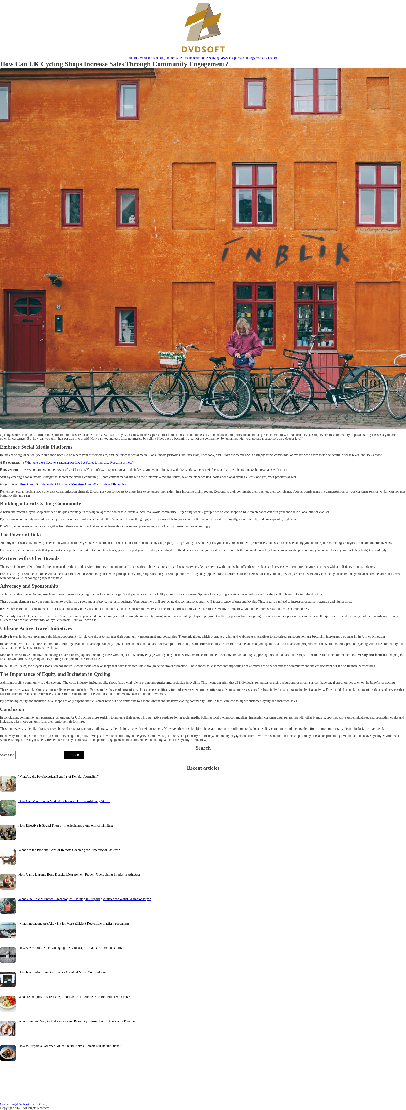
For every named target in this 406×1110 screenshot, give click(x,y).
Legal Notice (19, 1104)
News (224, 58)
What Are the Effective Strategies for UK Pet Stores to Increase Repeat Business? (79, 462)
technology (248, 58)
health (196, 58)
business (149, 58)
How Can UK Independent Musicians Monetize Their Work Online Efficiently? (73, 484)
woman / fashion (266, 58)
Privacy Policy (37, 1104)
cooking (160, 58)
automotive (136, 58)
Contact (5, 1104)
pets (230, 58)
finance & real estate (178, 58)
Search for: (7, 755)
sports (237, 58)
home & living (210, 58)
